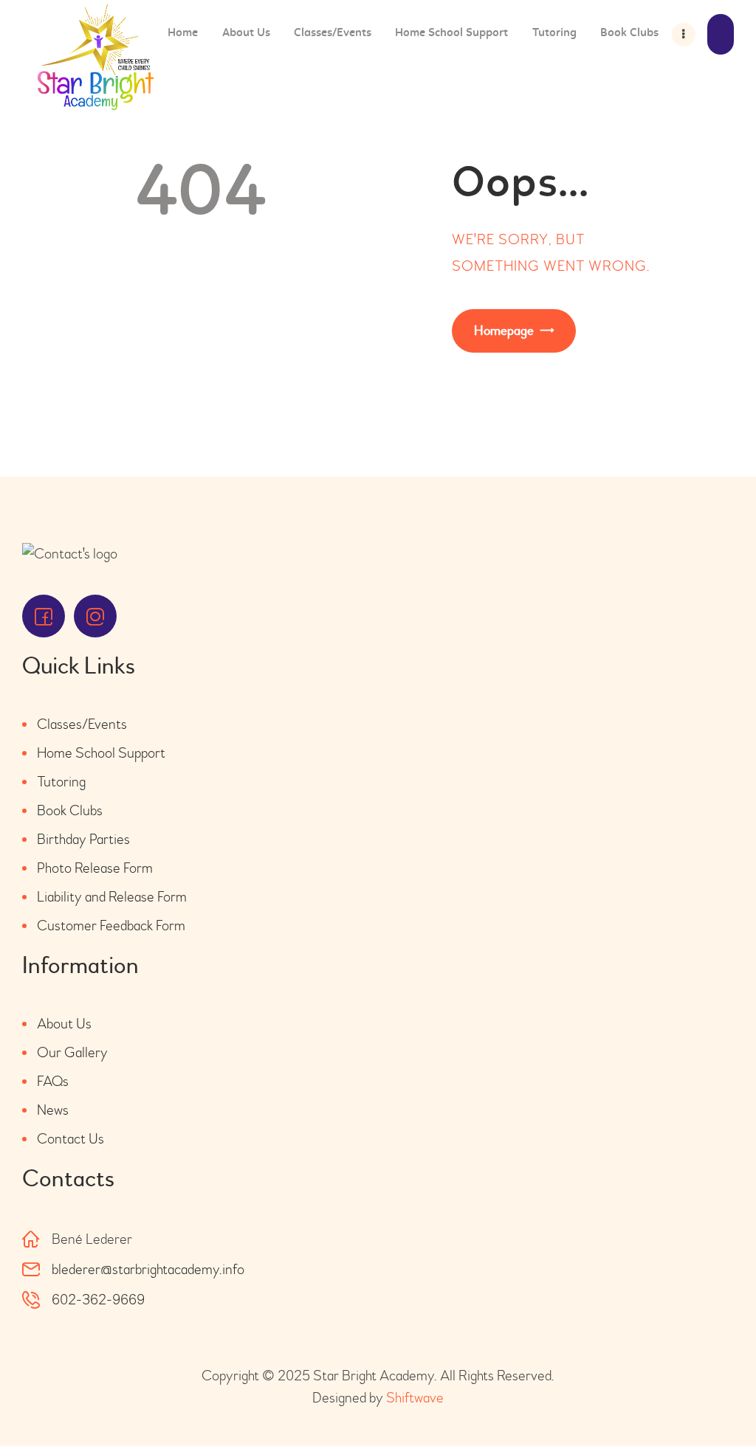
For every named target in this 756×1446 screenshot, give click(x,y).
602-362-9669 (98, 1299)
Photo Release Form (95, 868)
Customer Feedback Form (111, 925)
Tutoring (61, 781)
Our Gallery (72, 1052)
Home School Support (101, 753)
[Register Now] (720, 34)
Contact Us (70, 1139)
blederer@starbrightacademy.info (148, 1269)
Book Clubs (70, 810)
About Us (64, 1023)
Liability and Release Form (112, 897)
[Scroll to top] (704, 1394)
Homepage (504, 330)
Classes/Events (82, 724)
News (53, 1110)
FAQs (53, 1081)
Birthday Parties (83, 839)
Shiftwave (415, 1397)
